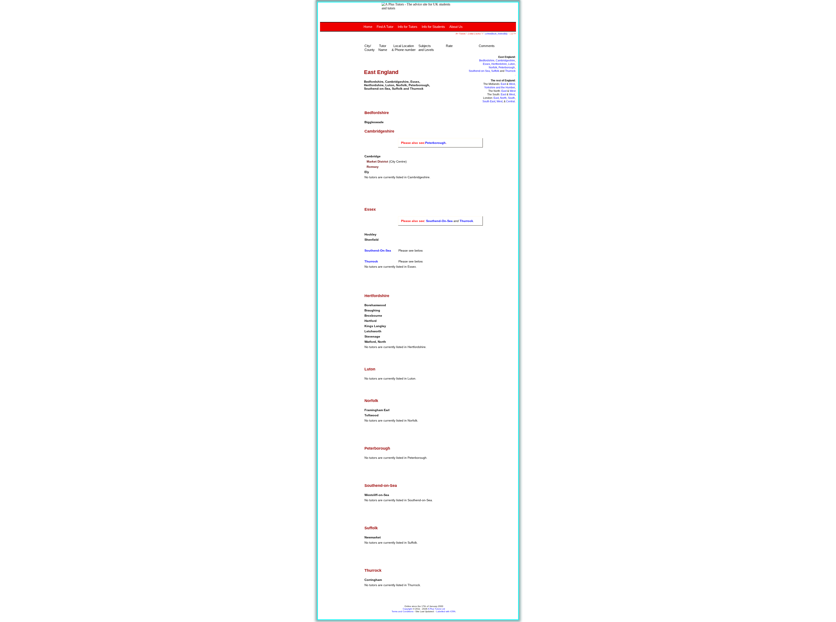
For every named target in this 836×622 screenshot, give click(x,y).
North (503, 97)
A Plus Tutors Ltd (436, 609)
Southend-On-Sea (439, 221)
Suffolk (495, 70)
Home (368, 27)
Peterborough (507, 67)
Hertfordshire (499, 64)
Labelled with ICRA (445, 611)
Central (510, 101)
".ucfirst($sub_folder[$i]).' (496, 33)
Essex (486, 64)
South (511, 97)
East (503, 84)
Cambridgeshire (505, 60)
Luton (511, 64)
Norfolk (493, 67)
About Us (456, 27)
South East (488, 101)
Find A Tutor (385, 27)
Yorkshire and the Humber (499, 87)
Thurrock (510, 70)
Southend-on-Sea (479, 70)
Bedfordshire (486, 60)
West (512, 84)
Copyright (407, 609)
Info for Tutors (407, 27)
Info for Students (433, 27)
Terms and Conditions (402, 611)
